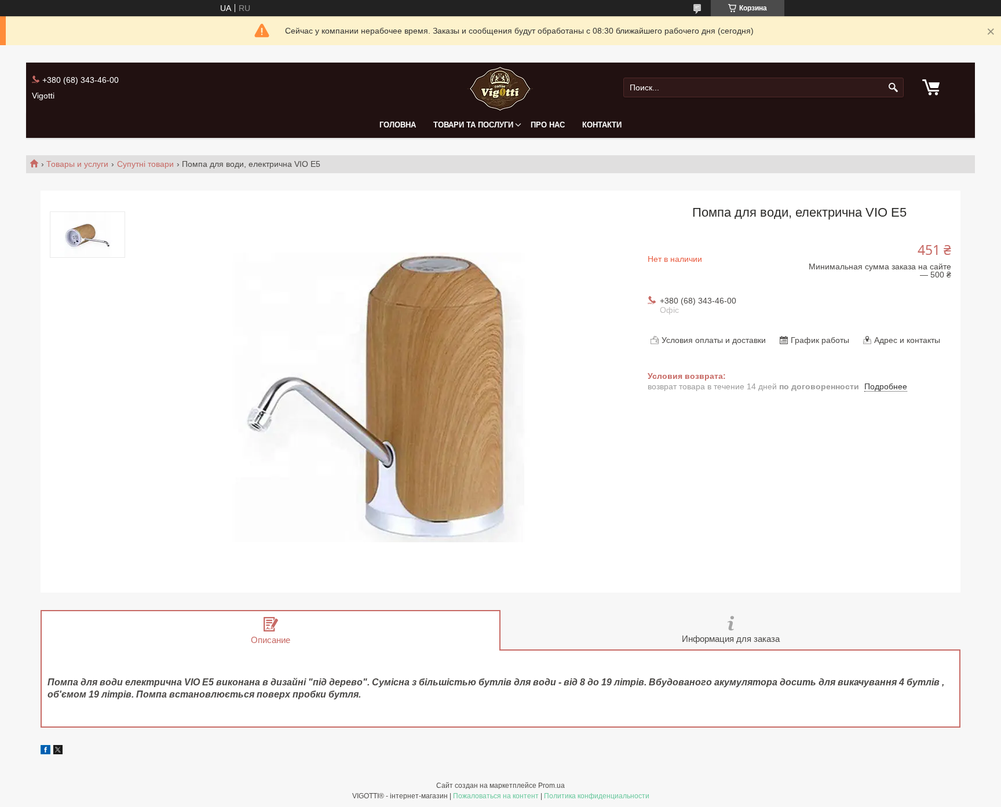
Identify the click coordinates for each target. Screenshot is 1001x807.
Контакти (602, 124)
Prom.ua (551, 786)
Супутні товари (145, 164)
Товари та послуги (473, 124)
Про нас (548, 124)
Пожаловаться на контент (496, 796)
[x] (58, 751)
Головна (397, 124)
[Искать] (894, 88)
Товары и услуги (77, 164)
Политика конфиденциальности (596, 796)
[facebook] (45, 751)
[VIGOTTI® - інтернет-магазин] (500, 87)
